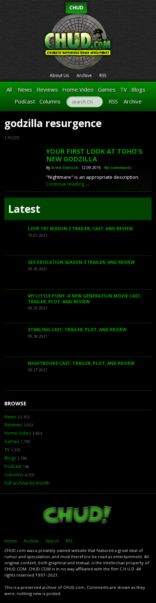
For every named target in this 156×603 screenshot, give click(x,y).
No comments (118, 167)
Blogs (138, 89)
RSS (102, 75)
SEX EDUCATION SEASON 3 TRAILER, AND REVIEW (81, 262)
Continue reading (68, 184)
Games (107, 89)
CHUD (76, 7)
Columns (50, 101)
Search (52, 541)
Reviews (47, 89)
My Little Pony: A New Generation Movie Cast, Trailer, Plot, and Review (84, 299)
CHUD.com (78, 515)
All (9, 89)
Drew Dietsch (64, 167)
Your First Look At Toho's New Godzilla (94, 155)
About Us (59, 75)
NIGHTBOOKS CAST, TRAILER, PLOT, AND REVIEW (81, 363)
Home (10, 541)
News (25, 89)
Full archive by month (27, 483)
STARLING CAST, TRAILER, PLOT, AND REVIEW (77, 329)
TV (123, 89)
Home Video (78, 89)
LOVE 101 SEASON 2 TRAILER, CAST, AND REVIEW (80, 228)
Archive (84, 75)
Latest (24, 209)
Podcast (25, 101)
